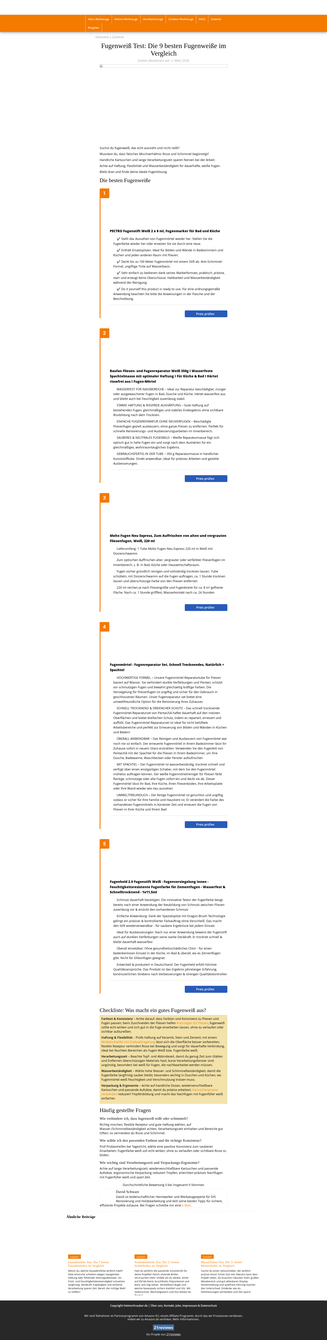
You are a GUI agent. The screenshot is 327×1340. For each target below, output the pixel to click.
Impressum (189, 1305)
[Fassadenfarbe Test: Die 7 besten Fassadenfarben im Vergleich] (97, 1237)
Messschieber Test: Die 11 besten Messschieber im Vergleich (221, 1263)
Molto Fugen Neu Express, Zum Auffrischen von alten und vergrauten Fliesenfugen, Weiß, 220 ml (168, 538)
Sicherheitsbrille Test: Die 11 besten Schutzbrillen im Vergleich (157, 1263)
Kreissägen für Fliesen (192, 1023)
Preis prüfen (205, 314)
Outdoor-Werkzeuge (180, 19)
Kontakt (169, 1305)
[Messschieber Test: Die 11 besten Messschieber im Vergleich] (230, 1237)
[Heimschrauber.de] (109, 7)
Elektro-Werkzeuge (126, 19)
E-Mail (186, 1205)
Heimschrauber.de (136, 1305)
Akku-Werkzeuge (98, 19)
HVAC (202, 19)
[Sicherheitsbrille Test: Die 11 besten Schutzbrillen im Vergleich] (163, 1237)
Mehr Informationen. (186, 1319)
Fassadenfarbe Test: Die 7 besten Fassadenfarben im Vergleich (88, 1263)
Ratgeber (93, 27)
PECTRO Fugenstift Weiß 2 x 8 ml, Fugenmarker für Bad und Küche (165, 231)
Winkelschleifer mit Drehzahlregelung (128, 1042)
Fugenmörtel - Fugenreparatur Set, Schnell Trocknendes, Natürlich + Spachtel (167, 667)
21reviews (173, 1334)
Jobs (178, 1305)
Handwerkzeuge (153, 19)
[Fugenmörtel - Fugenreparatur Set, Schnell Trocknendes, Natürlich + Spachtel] (165, 642)
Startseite (102, 37)
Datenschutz (209, 1305)
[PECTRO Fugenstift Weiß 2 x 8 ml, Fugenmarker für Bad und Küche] (165, 209)
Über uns (156, 1305)
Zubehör (216, 19)
